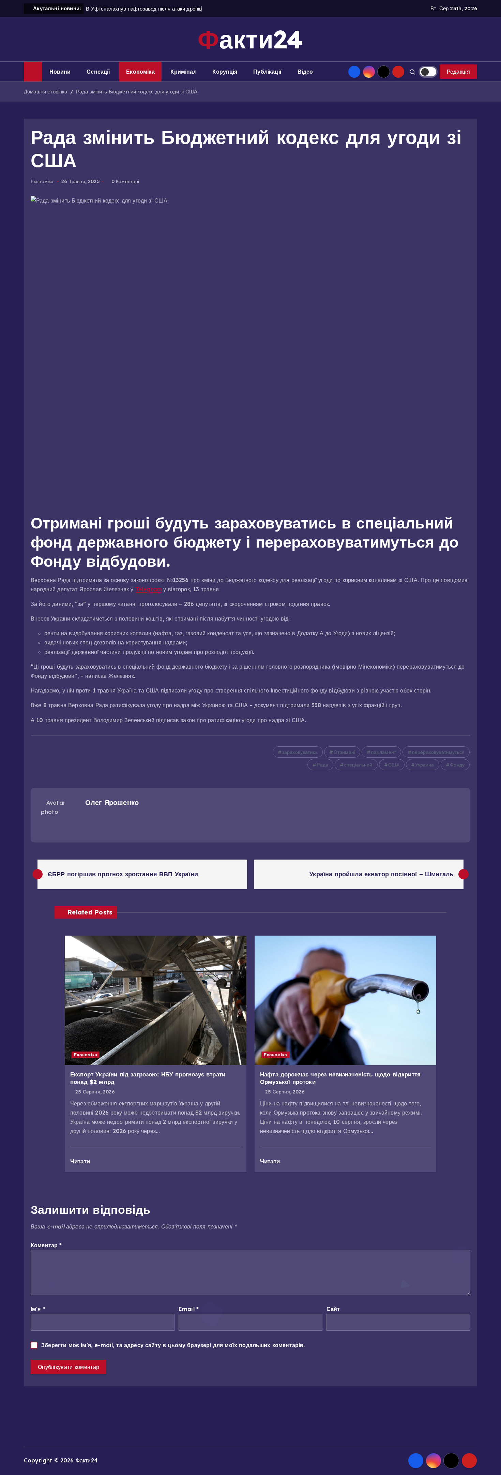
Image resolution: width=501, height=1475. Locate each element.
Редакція (458, 71)
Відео (305, 71)
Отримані (344, 752)
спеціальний (358, 765)
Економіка (140, 71)
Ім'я (38, 1309)
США (393, 765)
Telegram (148, 589)
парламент (383, 752)
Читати (81, 1161)
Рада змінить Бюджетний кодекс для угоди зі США (136, 91)
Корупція (224, 71)
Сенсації (98, 71)
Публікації (267, 71)
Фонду (457, 765)
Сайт (333, 1309)
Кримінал (183, 71)
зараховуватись (300, 752)
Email (189, 1309)
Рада (322, 765)
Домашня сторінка (45, 91)
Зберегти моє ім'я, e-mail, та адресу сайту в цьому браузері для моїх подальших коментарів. (173, 1345)
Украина (424, 765)
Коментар (46, 1245)
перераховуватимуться (438, 752)
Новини (60, 71)
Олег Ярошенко (112, 802)
